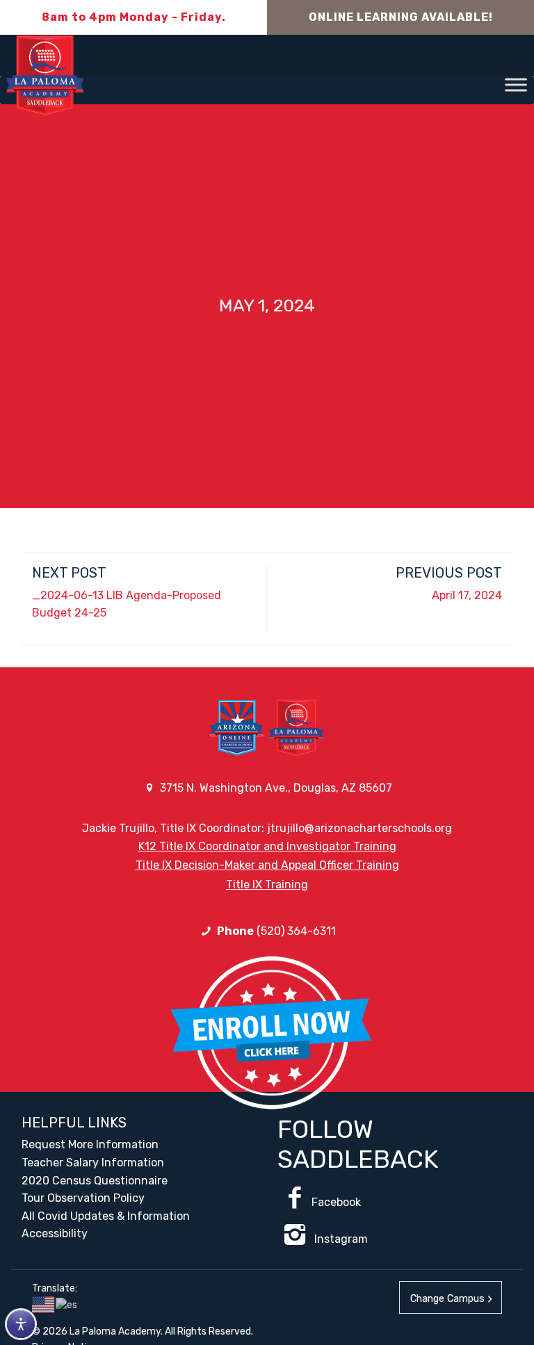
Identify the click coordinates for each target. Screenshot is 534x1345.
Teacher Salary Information (93, 1162)
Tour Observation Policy (83, 1198)
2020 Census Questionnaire (95, 1180)
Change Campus (447, 1299)
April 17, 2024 (467, 595)
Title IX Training (267, 884)
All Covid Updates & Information (106, 1216)
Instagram (340, 1239)
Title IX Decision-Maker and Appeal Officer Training (267, 865)
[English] (44, 1304)
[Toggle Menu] (516, 84)
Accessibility (55, 1233)
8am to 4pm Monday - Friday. (134, 17)
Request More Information (90, 1144)
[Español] (67, 1304)
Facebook (336, 1202)
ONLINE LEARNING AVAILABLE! (401, 17)
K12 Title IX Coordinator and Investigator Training (267, 846)
